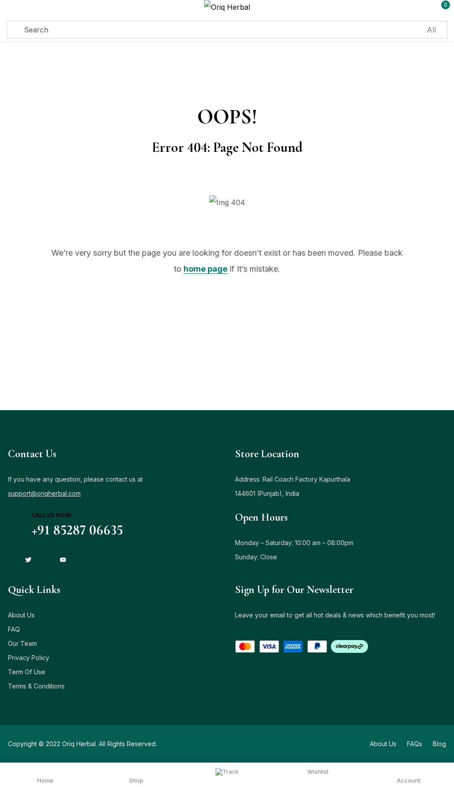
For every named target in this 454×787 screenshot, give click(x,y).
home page (205, 268)
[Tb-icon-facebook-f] (11, 560)
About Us (21, 615)
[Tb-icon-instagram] (46, 560)
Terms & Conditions (36, 686)
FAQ (14, 629)
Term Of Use (26, 672)
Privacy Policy (28, 657)
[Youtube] (63, 560)
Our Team (22, 643)
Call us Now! (51, 515)
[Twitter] (28, 560)
